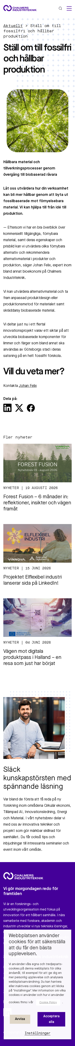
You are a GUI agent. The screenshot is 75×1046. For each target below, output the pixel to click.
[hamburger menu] (69, 8)
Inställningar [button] (38, 1033)
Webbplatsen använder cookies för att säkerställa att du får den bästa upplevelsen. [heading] (37, 944)
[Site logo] (20, 8)
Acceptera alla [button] (51, 1019)
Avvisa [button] (20, 1019)
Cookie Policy (48, 1002)
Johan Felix (28, 386)
